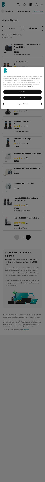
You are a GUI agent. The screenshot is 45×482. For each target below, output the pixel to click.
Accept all (22, 91)
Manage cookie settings (22, 103)
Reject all (22, 97)
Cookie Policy (30, 86)
